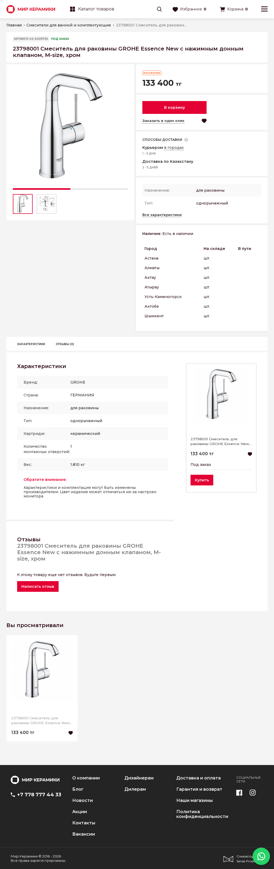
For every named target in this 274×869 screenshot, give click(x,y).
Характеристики (31, 344)
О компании (86, 778)
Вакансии (83, 834)
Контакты (83, 823)
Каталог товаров (96, 8)
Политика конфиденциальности (202, 814)
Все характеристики (162, 215)
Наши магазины (194, 800)
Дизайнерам (139, 778)
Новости (82, 800)
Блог (77, 789)
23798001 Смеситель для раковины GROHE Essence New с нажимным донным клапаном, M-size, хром (220, 441)
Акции (79, 811)
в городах (174, 147)
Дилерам (135, 789)
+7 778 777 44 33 (39, 795)
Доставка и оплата (198, 778)
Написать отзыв (37, 586)
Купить (202, 480)
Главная (14, 25)
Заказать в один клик (163, 120)
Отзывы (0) (65, 344)
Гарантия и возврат (199, 789)
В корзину (174, 107)
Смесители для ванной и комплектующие (68, 25)
